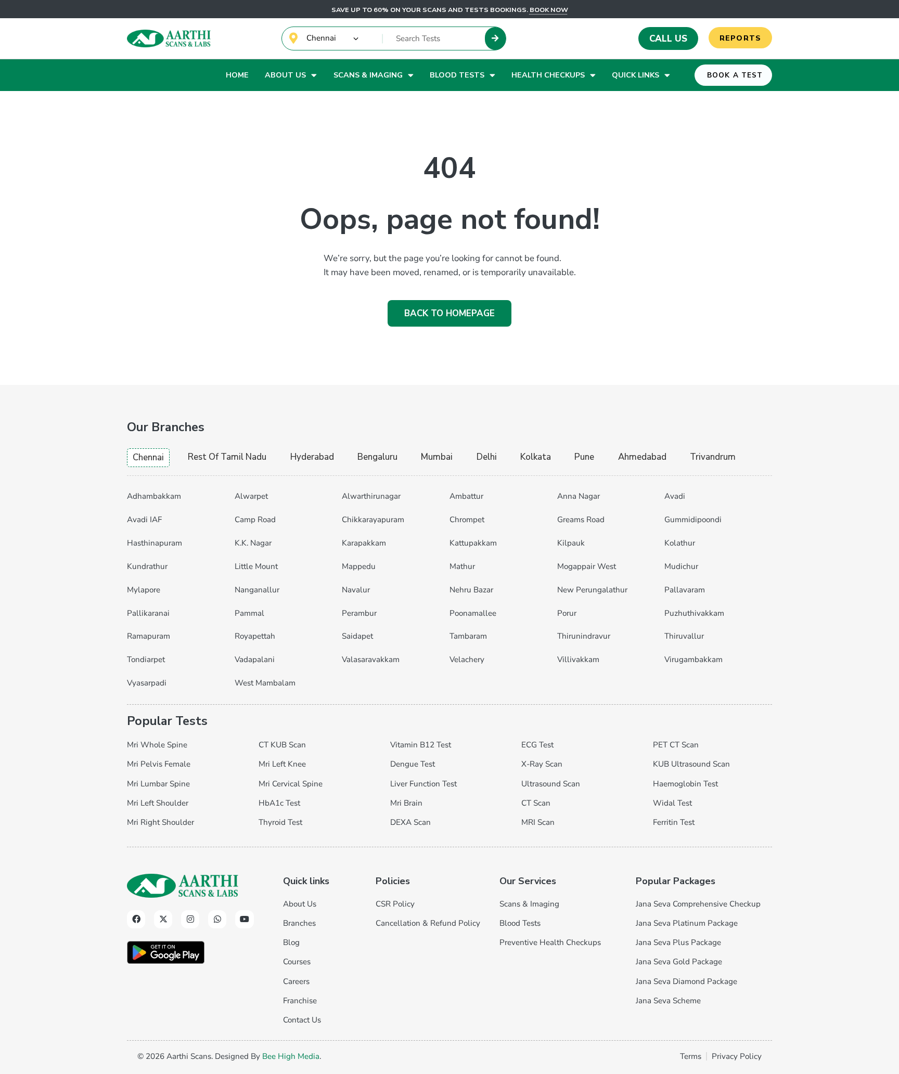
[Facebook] (136, 919)
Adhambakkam (154, 496)
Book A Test (735, 75)
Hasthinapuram (154, 543)
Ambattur (466, 496)
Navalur (356, 590)
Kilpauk (571, 543)
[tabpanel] (449, 588)
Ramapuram (148, 636)
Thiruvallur (684, 636)
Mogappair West (586, 566)
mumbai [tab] (437, 457)
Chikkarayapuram (373, 519)
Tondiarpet (146, 659)
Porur (566, 613)
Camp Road (255, 519)
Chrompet (467, 519)
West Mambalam (265, 683)
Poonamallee (473, 613)
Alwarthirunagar (371, 496)
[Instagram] (190, 919)
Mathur (462, 566)
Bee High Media (290, 1056)
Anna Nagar (578, 496)
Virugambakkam (693, 659)
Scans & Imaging (368, 75)
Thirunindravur (583, 636)
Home (237, 75)
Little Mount (256, 566)
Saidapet (357, 636)
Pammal (249, 613)
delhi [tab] (487, 457)
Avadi (674, 496)
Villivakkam (578, 659)
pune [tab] (584, 457)
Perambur (359, 613)
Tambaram (468, 636)
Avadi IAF (144, 519)
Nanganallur (257, 590)
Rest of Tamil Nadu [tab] (227, 457)
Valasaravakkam (371, 659)
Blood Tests (457, 75)
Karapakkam (364, 543)
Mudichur (681, 566)
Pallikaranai (148, 613)
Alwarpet (251, 496)
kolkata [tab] (535, 457)
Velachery (467, 659)
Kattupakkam (473, 543)
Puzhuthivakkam (694, 613)
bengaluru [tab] (377, 457)
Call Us (668, 39)
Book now (549, 9)
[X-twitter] (163, 919)
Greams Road (581, 519)
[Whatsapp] (217, 919)
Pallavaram (684, 590)
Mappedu (359, 566)
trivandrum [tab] (713, 457)
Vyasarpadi (146, 683)
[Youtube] (244, 919)
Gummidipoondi (693, 519)
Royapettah (255, 636)
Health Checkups (548, 75)
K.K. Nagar (253, 543)
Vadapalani (255, 659)
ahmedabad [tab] (642, 457)
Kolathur (679, 543)
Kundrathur (147, 566)
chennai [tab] (148, 457)
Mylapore (143, 590)
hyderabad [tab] (312, 457)
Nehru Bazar (471, 590)
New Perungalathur (592, 590)
